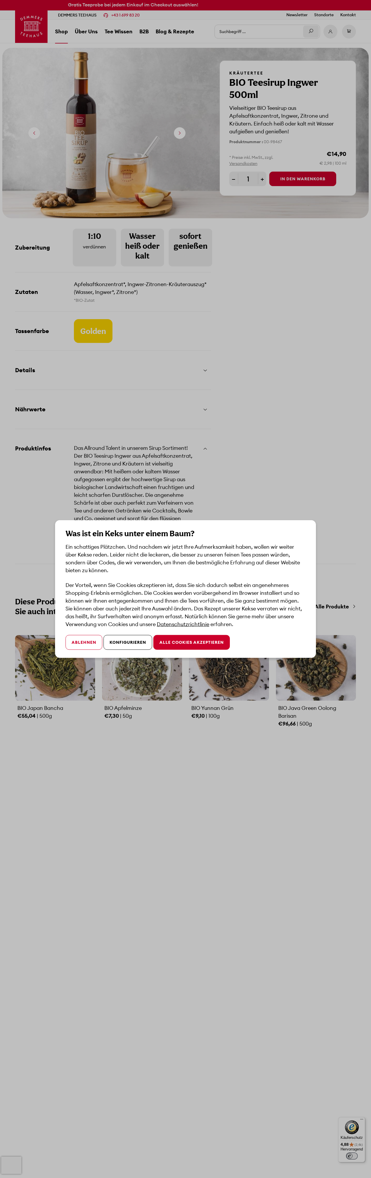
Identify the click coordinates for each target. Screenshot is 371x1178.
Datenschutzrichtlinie (183, 624)
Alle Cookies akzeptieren (191, 642)
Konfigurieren (128, 642)
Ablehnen (84, 642)
